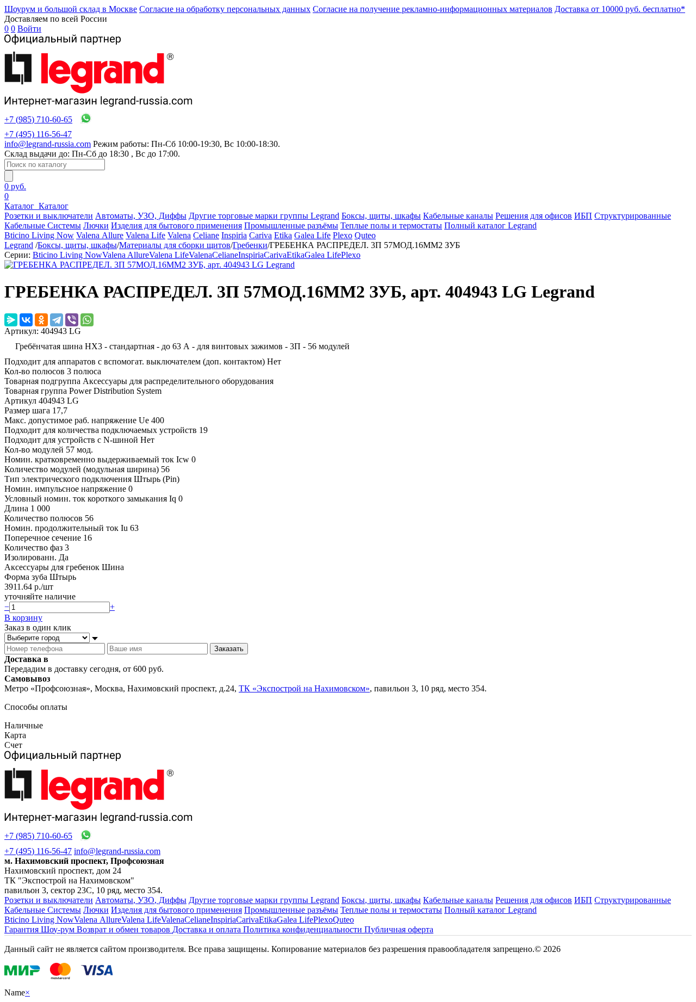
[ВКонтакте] (26, 319)
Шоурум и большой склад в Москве (70, 9)
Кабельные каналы (458, 215)
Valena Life (145, 235)
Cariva (260, 235)
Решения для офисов (533, 215)
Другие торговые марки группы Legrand (264, 215)
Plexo (342, 235)
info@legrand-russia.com (47, 144)
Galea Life (312, 235)
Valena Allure (99, 235)
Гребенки (250, 245)
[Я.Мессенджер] (10, 319)
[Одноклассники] (41, 319)
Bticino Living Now (39, 235)
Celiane (206, 235)
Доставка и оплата (207, 929)
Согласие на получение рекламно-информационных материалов (432, 9)
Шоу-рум (59, 929)
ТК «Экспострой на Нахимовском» (304, 688)
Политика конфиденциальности (303, 929)
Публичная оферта (398, 929)
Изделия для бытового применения (176, 225)
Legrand (18, 245)
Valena (179, 235)
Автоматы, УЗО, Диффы (141, 215)
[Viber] (71, 319)
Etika (283, 235)
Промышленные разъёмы (291, 225)
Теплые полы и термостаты (391, 225)
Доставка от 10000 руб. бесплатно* (620, 9)
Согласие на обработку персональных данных (224, 9)
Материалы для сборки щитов (175, 245)
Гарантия (22, 929)
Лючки (96, 225)
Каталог (20, 206)
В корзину (23, 617)
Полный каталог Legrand (490, 225)
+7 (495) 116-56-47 (38, 134)
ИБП (583, 215)
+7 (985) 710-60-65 (38, 119)
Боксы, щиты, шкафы (381, 215)
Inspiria (234, 235)
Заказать (229, 649)
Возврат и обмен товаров (124, 929)
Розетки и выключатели (48, 215)
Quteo (365, 235)
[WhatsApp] (87, 319)
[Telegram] (56, 319)
